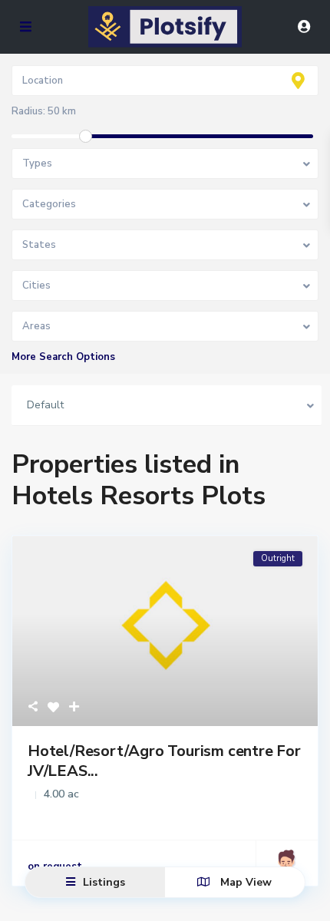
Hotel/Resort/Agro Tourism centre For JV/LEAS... (164, 761)
